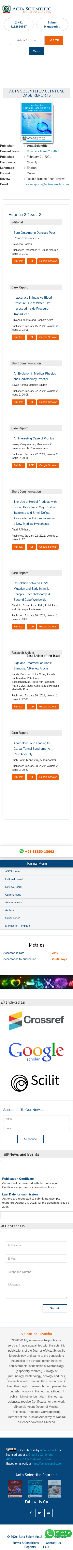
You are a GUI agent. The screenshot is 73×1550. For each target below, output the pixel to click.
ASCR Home (12, 871)
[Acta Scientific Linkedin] (48, 1513)
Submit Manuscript (52, 24)
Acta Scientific (16, 1214)
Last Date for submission (20, 1189)
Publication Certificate (18, 1173)
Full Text (18, 261)
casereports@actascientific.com (47, 184)
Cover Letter (12, 918)
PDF (31, 261)
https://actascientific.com (47, 1463)
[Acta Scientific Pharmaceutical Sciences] (15, 1489)
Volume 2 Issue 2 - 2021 (42, 151)
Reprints (30, 1546)
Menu (36, 51)
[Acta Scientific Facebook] (30, 1513)
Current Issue (13, 894)
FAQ (46, 1546)
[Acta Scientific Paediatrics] (35, 1489)
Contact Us (53, 1542)
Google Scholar (48, 261)
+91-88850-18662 (39, 851)
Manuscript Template (17, 925)
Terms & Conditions (25, 1542)
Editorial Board (14, 879)
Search (54, 40)
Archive (9, 910)
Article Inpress (13, 902)
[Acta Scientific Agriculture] (55, 1489)
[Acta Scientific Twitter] (39, 1513)
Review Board (13, 886)
